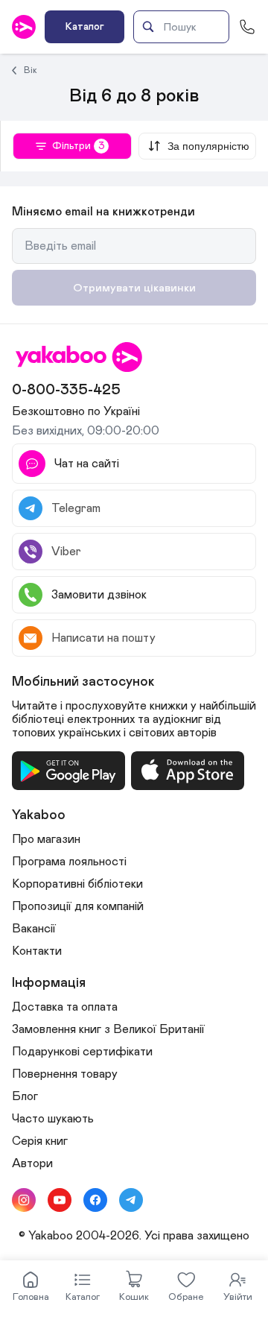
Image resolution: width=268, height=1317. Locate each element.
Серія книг (40, 1141)
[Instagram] (24, 1200)
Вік (30, 70)
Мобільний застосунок (83, 682)
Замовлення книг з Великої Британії (108, 1029)
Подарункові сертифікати (82, 1052)
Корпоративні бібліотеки (77, 884)
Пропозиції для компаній (78, 906)
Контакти (37, 951)
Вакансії (34, 929)
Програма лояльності (69, 862)
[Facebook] (95, 1200)
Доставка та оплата (65, 1007)
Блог (25, 1096)
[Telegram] (131, 1200)
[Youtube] (59, 1200)
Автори (32, 1163)
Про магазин (46, 839)
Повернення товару (65, 1074)
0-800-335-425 (66, 389)
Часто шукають (53, 1119)
